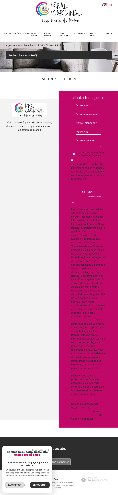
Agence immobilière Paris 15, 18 (24, 45)
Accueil (7, 33)
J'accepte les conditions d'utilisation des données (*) (90, 154)
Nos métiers (63, 34)
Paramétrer (14, 484)
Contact (110, 33)
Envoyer (89, 191)
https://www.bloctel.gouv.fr (87, 371)
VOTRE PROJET (47, 34)
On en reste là (38, 450)
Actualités (80, 33)
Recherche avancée (21, 55)
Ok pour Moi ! (40, 484)
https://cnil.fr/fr (80, 320)
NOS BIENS (34, 34)
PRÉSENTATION (21, 33)
